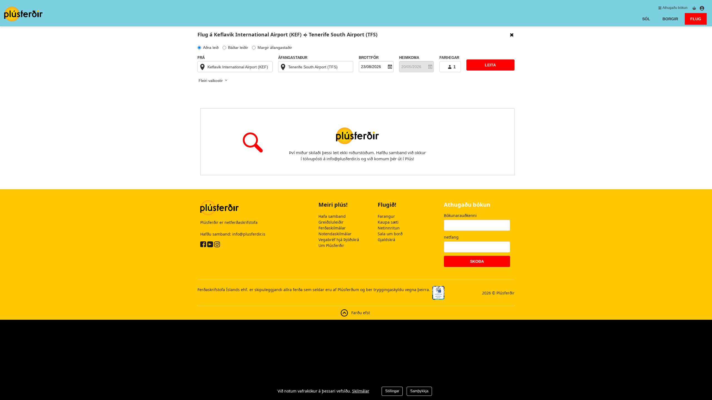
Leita (490, 65)
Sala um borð (390, 233)
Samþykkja (419, 391)
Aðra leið (211, 47)
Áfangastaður (292, 58)
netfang (451, 237)
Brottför (369, 58)
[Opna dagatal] (390, 66)
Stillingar (392, 391)
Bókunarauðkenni (460, 215)
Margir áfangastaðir (275, 47)
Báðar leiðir (238, 47)
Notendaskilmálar (335, 233)
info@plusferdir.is (248, 234)
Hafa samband (332, 216)
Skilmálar (360, 391)
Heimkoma (409, 58)
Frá (201, 58)
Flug (698, 18)
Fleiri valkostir (211, 80)
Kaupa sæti (388, 222)
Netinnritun (389, 228)
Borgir (670, 19)
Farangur (386, 216)
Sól (646, 19)
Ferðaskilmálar (332, 228)
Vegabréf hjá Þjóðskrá (338, 239)
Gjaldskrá (386, 239)
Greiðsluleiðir (330, 222)
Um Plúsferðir (331, 245)
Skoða (477, 261)
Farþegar (449, 58)
